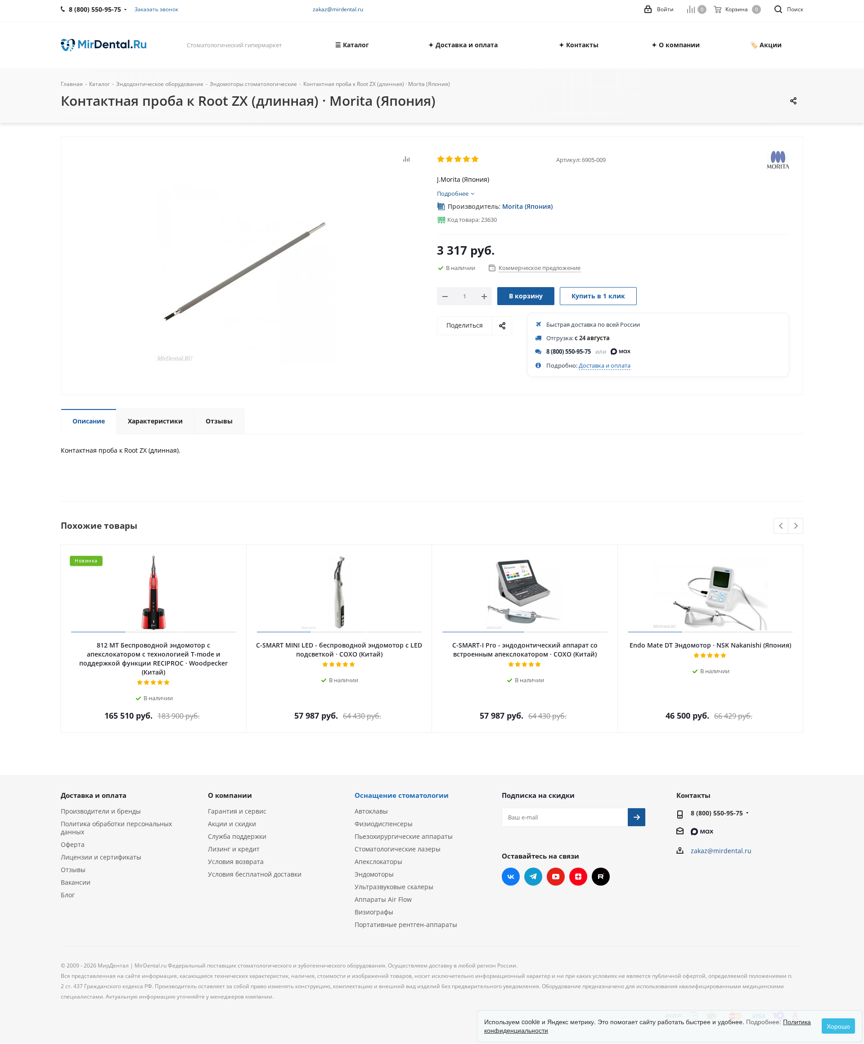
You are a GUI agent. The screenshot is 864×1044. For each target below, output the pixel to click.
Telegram (533, 877)
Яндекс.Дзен (578, 877)
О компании (230, 795)
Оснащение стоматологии (402, 795)
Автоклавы (371, 811)
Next (795, 526)
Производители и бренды (101, 811)
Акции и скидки (232, 823)
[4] (467, 159)
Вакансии (75, 882)
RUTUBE (601, 877)
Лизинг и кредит (234, 849)
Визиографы (374, 912)
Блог (68, 895)
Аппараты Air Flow (383, 899)
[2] (450, 159)
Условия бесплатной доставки (255, 874)
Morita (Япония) (527, 206)
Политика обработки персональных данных (116, 827)
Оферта (73, 844)
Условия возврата (236, 861)
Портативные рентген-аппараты (406, 924)
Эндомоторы (374, 874)
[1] (441, 159)
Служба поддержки (237, 836)
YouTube (556, 877)
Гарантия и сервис (237, 811)
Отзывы (73, 869)
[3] (458, 159)
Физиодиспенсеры (384, 823)
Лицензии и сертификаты (101, 857)
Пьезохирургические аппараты (404, 836)
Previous (781, 526)
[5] (475, 159)
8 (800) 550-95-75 (568, 351)
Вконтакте (511, 877)
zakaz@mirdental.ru (338, 9)
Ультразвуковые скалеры (394, 886)
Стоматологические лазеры (398, 849)
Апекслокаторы (378, 861)
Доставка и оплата (604, 365)
